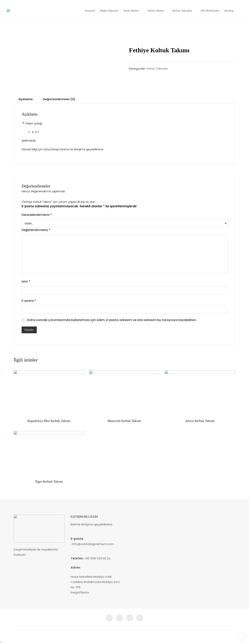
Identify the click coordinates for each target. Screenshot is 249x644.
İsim (26, 281)
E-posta (29, 301)
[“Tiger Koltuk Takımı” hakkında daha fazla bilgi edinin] (20, 470)
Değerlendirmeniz (36, 230)
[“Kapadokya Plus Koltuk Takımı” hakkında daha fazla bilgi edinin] (20, 410)
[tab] (25, 99)
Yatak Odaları (131, 10)
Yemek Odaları (155, 10)
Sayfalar (229, 10)
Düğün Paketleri (109, 10)
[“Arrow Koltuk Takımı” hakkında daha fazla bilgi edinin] (171, 410)
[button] (1, 642)
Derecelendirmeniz (37, 215)
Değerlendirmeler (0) (59, 99)
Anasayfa (90, 10)
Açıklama (25, 99)
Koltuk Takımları (182, 10)
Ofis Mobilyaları (210, 10)
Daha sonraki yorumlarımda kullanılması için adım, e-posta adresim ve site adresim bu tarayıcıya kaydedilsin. (111, 320)
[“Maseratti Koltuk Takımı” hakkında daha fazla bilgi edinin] (95, 410)
